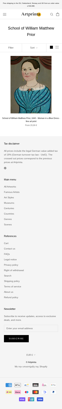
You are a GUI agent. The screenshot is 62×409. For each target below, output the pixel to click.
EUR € (29, 355)
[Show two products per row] (57, 47)
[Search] (51, 14)
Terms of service (12, 286)
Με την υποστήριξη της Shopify (31, 366)
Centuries (9, 208)
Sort (32, 47)
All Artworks (10, 186)
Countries (9, 213)
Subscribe (16, 338)
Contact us (9, 248)
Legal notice (10, 259)
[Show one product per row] (51, 47)
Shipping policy (12, 281)
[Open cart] (57, 14)
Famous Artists (12, 192)
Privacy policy (11, 265)
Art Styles (9, 197)
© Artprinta (31, 362)
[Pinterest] (5, 168)
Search (7, 275)
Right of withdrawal (14, 270)
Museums (9, 203)
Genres (8, 219)
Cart (6, 243)
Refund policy (11, 297)
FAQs (7, 254)
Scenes (8, 224)
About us (8, 292)
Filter (11, 47)
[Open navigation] (4, 14)
